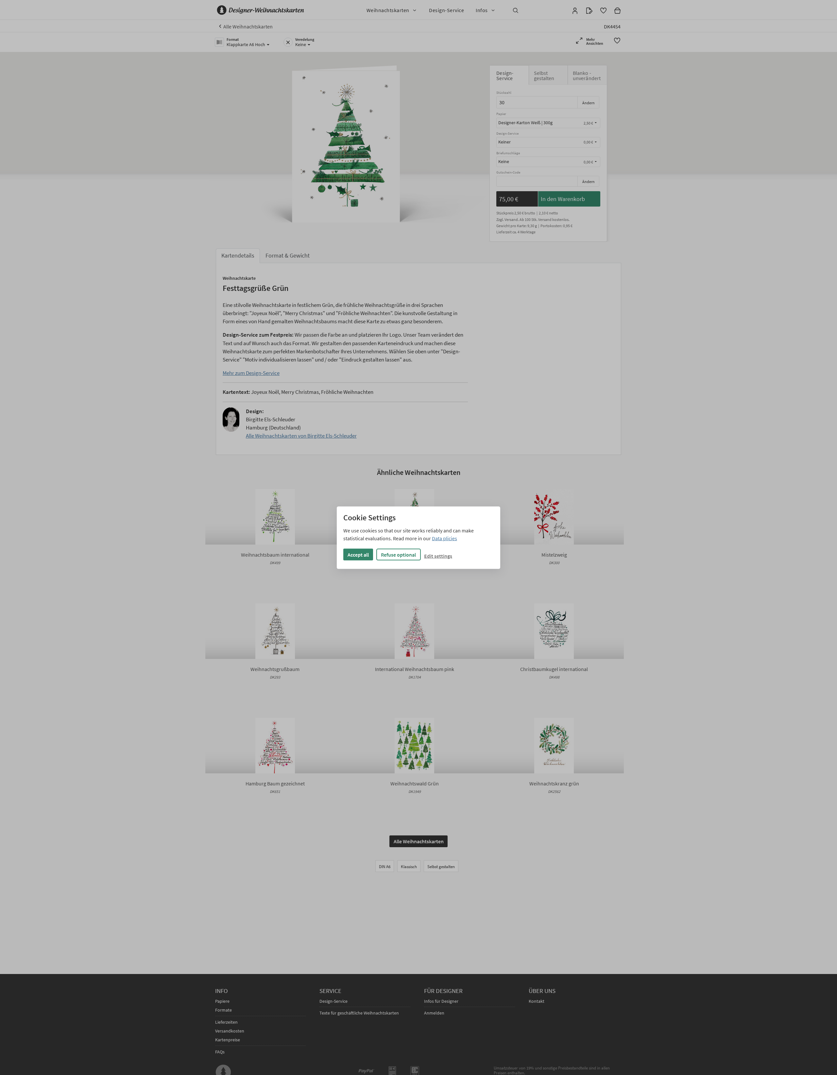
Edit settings (438, 555)
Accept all (358, 554)
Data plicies (444, 538)
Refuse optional (398, 554)
